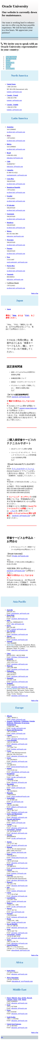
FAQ (27, 315)
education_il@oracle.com (19, 1008)
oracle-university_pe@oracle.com (17, 262)
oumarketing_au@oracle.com (20, 613)
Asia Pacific (10, 63)
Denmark (10, 864)
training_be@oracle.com (18, 852)
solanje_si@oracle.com (18, 733)
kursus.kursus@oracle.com (19, 766)
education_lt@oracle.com (19, 782)
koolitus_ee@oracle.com (18, 749)
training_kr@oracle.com (18, 629)
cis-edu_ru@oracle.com (18, 777)
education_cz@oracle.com (19, 744)
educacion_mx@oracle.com (15, 236)
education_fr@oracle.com (19, 756)
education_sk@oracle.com (19, 927)
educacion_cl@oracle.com (15, 166)
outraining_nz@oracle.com (19, 634)
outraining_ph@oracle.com (19, 676)
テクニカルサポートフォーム (23, 469)
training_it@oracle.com (18, 891)
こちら (12, 511)
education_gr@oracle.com (19, 761)
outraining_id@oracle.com (19, 664)
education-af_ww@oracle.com (22, 981)
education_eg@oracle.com (19, 1013)
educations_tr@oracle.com (19, 943)
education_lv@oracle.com (19, 896)
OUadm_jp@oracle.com (20, 556)
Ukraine (9, 835)
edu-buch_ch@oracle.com (19, 833)
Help (14, 315)
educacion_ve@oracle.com (15, 279)
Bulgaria (9, 854)
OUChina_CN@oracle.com (19, 657)
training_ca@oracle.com (14, 100)
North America (11, 57)
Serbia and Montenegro (14, 814)
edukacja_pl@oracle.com (19, 807)
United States (11, 84)
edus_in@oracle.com (17, 624)
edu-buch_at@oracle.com (19, 845)
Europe (8, 65)
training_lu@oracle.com (18, 901)
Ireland (9, 768)
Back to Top (34, 293)
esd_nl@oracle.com (17, 801)
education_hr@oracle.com (19, 738)
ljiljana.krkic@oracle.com (19, 857)
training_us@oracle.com (14, 92)
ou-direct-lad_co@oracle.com (16, 132)
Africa (8, 67)
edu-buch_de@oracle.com (19, 880)
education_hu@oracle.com (19, 885)
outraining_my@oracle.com (19, 669)
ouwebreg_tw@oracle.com (19, 639)
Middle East (10, 69)
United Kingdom (12, 945)
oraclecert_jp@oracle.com (21, 397)
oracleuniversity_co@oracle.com (17, 175)
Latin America (11, 59)
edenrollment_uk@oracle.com (20, 950)
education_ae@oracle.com (19, 1003)
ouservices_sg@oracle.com (19, 650)
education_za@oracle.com (19, 974)
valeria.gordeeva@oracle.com (20, 796)
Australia (10, 610)
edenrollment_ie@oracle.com (20, 772)
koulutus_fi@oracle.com (18, 873)
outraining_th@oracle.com (19, 687)
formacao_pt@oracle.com (19, 917)
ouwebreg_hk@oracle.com (19, 618)
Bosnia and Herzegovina (15, 730)
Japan (8, 61)
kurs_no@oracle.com (17, 912)
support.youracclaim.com (28, 408)
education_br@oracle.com (15, 158)
